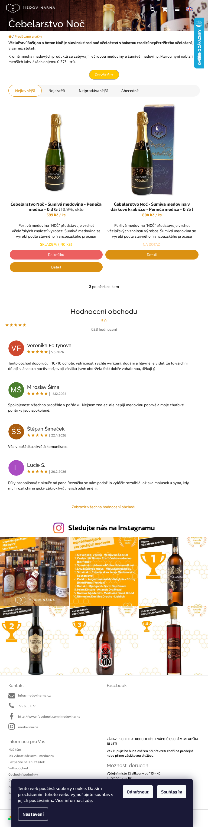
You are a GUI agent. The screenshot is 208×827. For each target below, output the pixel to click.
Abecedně (130, 90)
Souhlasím (171, 791)
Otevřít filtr (104, 74)
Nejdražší (56, 90)
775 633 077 (26, 706)
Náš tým (14, 749)
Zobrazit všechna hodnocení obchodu (104, 506)
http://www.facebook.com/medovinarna (49, 716)
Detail (56, 267)
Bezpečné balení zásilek (26, 762)
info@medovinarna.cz (34, 695)
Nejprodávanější (93, 90)
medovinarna (28, 727)
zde (88, 800)
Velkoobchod (18, 768)
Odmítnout (138, 791)
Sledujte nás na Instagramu (111, 527)
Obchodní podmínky (23, 774)
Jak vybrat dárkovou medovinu (31, 755)
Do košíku (56, 254)
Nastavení (33, 813)
